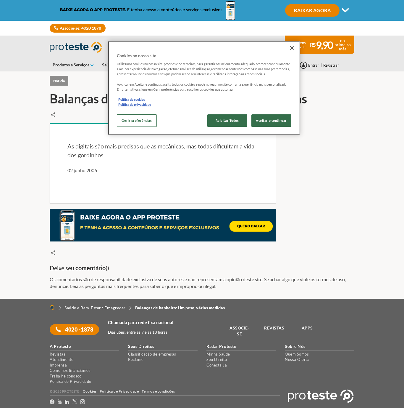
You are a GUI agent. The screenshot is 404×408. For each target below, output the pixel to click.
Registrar (331, 65)
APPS (307, 327)
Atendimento (62, 359)
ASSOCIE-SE (239, 330)
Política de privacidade (134, 104)
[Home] (52, 307)
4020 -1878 (78, 329)
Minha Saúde (218, 354)
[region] (204, 88)
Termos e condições (158, 391)
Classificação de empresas (152, 354)
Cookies (90, 391)
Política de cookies (131, 99)
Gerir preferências (137, 120)
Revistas (57, 354)
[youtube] (60, 402)
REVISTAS (274, 327)
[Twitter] (74, 402)
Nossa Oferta (297, 359)
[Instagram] (82, 402)
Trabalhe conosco (65, 376)
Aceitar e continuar (271, 120)
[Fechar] (291, 48)
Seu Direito (216, 359)
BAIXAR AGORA (312, 10)
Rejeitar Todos (227, 120)
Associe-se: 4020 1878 (80, 28)
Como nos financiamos (70, 370)
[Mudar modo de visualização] (202, 10)
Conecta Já (216, 365)
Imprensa (58, 365)
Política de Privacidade (70, 381)
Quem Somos (297, 354)
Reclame (136, 359)
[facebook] (52, 402)
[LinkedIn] (67, 402)
